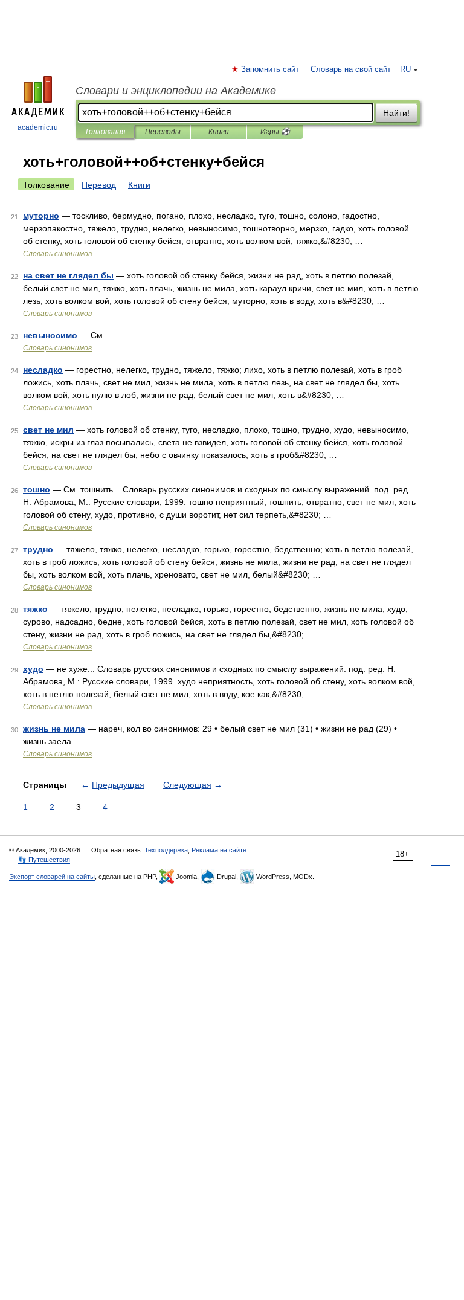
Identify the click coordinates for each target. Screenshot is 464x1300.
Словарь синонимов (57, 253)
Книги (218, 131)
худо (33, 669)
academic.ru (38, 127)
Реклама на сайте (219, 850)
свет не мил (48, 429)
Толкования (105, 131)
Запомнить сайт (270, 69)
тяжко (35, 609)
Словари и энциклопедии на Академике (176, 91)
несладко (43, 370)
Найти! (396, 113)
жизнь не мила (54, 728)
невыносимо (50, 335)
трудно (38, 549)
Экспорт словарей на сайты (52, 876)
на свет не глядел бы (68, 275)
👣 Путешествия (44, 859)
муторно (41, 215)
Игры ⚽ (275, 131)
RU (405, 69)
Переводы (163, 131)
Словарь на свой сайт (351, 69)
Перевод (99, 185)
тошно (36, 489)
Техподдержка (166, 850)
